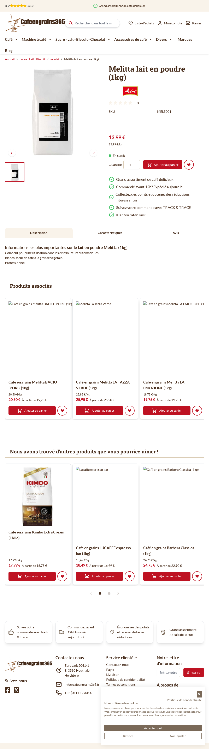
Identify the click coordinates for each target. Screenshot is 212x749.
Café (9, 39)
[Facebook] (7, 690)
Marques (185, 39)
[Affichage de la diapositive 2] (109, 593)
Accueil (10, 59)
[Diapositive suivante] (118, 593)
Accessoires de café (130, 39)
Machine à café (34, 39)
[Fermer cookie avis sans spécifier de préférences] (199, 694)
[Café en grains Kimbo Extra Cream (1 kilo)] (37, 496)
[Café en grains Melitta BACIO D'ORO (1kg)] (45, 338)
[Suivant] (93, 153)
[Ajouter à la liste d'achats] (189, 165)
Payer (110, 669)
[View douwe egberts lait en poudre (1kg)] (14, 172)
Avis (176, 233)
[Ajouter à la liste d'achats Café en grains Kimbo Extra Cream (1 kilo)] (62, 576)
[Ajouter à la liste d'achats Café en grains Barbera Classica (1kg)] (197, 576)
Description (38, 233)
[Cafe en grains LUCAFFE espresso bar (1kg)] (113, 504)
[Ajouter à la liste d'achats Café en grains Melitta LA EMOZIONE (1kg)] (197, 411)
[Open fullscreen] (52, 112)
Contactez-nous (117, 664)
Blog (8, 50)
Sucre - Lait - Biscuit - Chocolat (80, 39)
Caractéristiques (110, 233)
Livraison (112, 674)
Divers (161, 39)
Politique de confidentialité (125, 679)
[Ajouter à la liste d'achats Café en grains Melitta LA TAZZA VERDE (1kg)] (130, 411)
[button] (130, 91)
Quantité (115, 165)
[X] (16, 690)
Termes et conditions (121, 684)
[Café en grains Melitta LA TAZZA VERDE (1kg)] (113, 338)
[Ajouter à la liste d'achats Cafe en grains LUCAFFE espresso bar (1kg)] (130, 576)
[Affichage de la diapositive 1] (100, 593)
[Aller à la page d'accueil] (35, 23)
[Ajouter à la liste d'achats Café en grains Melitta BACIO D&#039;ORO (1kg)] (62, 411)
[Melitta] (130, 91)
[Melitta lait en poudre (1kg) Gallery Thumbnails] (14, 172)
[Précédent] (12, 153)
